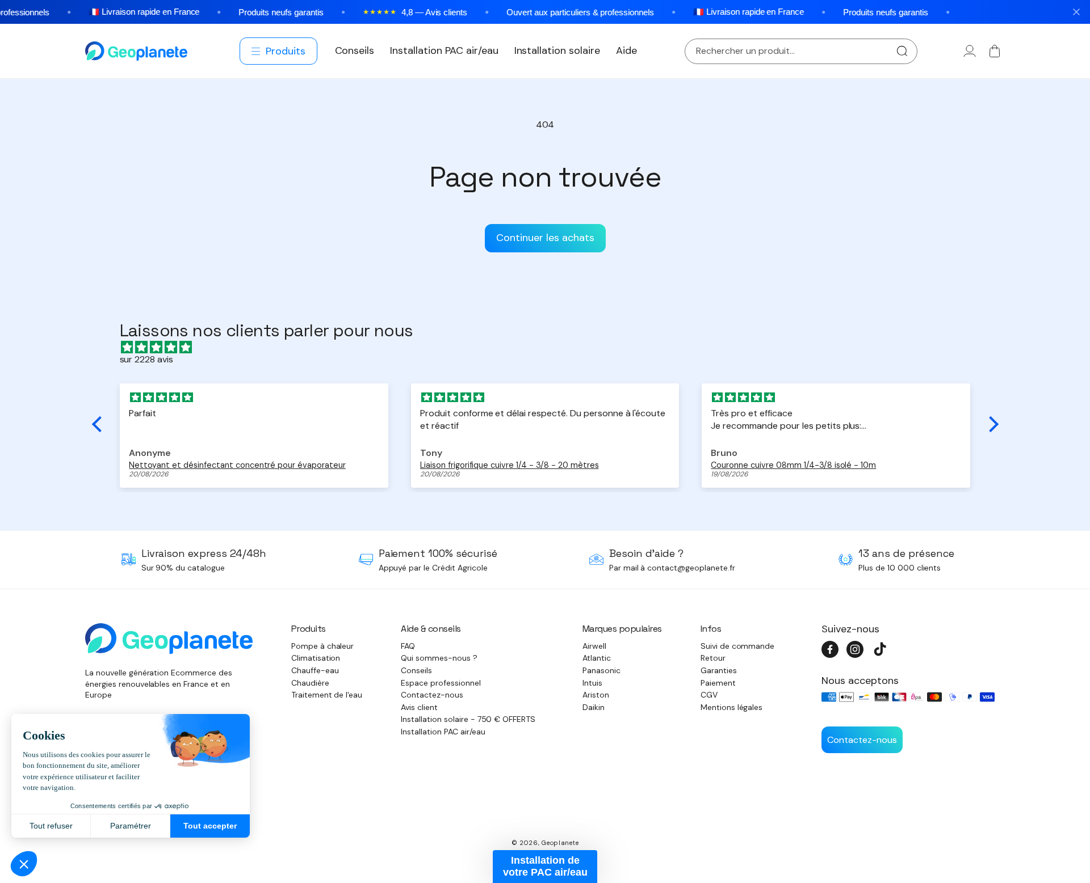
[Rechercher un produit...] (901, 51)
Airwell (594, 646)
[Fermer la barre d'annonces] (1076, 12)
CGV (709, 695)
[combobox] (801, 51)
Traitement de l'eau (326, 695)
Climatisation (316, 658)
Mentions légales (732, 707)
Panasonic (601, 670)
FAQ (408, 646)
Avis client (419, 707)
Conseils (416, 670)
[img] (551, 347)
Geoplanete (560, 843)
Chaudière (310, 683)
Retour (713, 658)
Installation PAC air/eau (443, 731)
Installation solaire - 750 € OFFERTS (468, 719)
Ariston (595, 695)
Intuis (592, 683)
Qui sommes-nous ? (439, 658)
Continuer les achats (545, 237)
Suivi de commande (738, 646)
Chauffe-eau (315, 670)
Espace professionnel (440, 683)
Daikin (593, 707)
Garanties (719, 670)
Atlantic (596, 658)
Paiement (718, 683)
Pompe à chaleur (322, 646)
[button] (279, 51)
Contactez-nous (432, 695)
